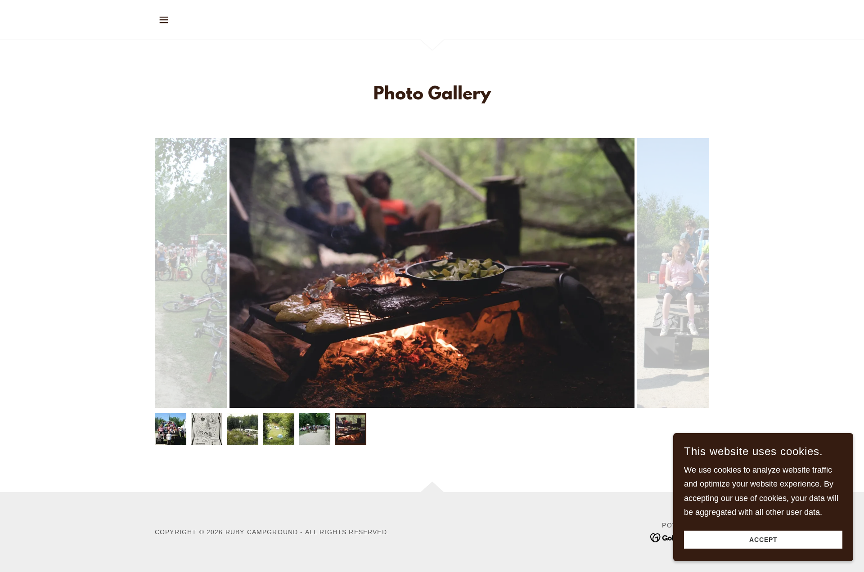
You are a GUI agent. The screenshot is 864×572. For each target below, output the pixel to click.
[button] (164, 20)
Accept (763, 539)
